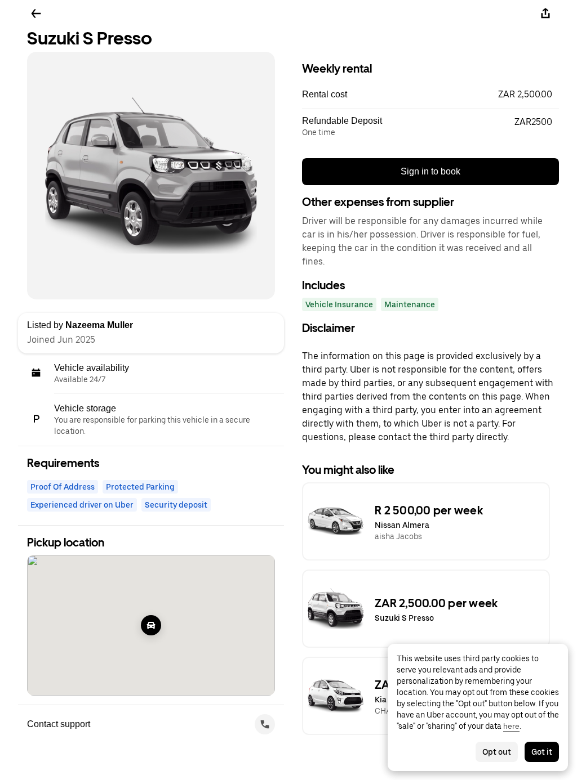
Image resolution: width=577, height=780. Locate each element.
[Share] (545, 13)
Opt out (496, 751)
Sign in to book (430, 171)
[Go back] (36, 13)
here (511, 725)
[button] (430, 94)
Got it (541, 751)
